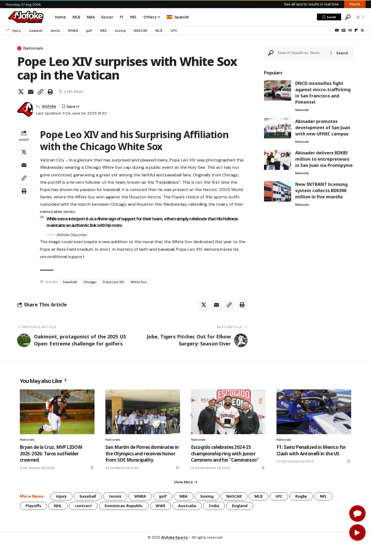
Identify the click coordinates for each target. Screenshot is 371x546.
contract (83, 505)
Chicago (89, 282)
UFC (174, 30)
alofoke (49, 106)
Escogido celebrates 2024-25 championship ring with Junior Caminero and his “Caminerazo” (225, 453)
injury (16, 30)
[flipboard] (356, 30)
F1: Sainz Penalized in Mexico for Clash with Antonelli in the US (311, 450)
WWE (160, 505)
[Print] (50, 91)
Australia (187, 505)
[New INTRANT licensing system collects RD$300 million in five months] (277, 191)
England (239, 505)
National (302, 110)
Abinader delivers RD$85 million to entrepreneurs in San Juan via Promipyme (324, 159)
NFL (323, 496)
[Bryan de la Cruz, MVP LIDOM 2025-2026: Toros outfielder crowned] (57, 411)
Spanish (181, 17)
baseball (35, 30)
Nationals (33, 48)
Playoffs (33, 505)
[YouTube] (337, 30)
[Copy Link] (40, 91)
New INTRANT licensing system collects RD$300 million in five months (321, 190)
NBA (103, 30)
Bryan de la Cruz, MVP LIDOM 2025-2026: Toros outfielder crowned (51, 453)
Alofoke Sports (174, 537)
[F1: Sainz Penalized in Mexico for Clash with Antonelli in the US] (313, 411)
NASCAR (140, 30)
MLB (158, 30)
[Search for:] (302, 53)
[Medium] (350, 30)
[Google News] (343, 30)
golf (89, 30)
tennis (55, 30)
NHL (58, 505)
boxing (120, 30)
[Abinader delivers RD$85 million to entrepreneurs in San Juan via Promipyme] (277, 160)
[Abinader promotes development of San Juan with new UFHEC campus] (277, 128)
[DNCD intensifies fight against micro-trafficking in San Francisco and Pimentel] (277, 90)
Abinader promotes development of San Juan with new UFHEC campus (322, 127)
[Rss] (362, 30)
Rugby (301, 496)
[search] (348, 17)
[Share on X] (21, 91)
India (214, 505)
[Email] (30, 91)
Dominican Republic (124, 505)
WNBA (73, 30)
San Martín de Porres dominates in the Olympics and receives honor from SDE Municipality (142, 453)
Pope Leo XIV (113, 282)
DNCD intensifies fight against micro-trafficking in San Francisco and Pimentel (323, 92)
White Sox (139, 282)
